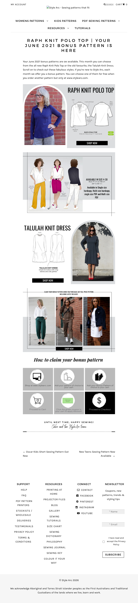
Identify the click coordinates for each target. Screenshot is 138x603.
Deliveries (24, 520)
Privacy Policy (24, 531)
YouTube (87, 513)
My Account (18, 4)
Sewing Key (54, 553)
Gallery (54, 510)
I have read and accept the (116, 541)
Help (24, 489)
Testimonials (24, 526)
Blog (54, 505)
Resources (56, 28)
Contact (87, 490)
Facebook (86, 495)
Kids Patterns (65, 20)
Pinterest (86, 501)
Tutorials (82, 28)
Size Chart (54, 526)
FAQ (24, 495)
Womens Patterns (29, 20)
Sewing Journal (54, 547)
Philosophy (54, 541)
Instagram (86, 507)
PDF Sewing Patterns (99, 20)
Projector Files (54, 499)
